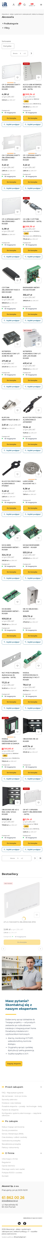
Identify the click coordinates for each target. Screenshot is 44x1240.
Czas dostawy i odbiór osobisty (14, 1137)
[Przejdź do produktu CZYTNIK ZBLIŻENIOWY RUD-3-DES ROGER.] (11, 274)
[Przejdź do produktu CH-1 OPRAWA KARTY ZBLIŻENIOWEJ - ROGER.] (11, 142)
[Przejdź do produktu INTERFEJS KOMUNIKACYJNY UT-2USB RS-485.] (11, 338)
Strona (15, 53)
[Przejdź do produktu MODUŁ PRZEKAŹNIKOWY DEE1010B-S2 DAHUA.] (11, 726)
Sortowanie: (6, 41)
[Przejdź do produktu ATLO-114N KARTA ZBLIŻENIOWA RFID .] (22, 900)
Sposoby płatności (9, 1100)
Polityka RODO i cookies (12, 1173)
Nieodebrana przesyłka (11, 1144)
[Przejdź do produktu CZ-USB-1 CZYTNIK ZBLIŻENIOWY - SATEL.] (32, 206)
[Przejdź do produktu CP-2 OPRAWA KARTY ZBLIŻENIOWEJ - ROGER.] (11, 206)
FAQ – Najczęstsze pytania (12, 1093)
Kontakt (5, 1176)
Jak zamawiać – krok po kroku (14, 1096)
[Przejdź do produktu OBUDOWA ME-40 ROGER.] (32, 726)
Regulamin (6, 1162)
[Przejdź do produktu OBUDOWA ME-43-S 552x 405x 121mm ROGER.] (11, 796)
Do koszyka (11, 118)
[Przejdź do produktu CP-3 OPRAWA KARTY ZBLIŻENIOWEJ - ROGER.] (11, 71)
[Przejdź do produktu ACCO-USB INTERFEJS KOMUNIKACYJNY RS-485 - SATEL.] (32, 71)
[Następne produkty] (34, 858)
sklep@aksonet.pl (10, 1201)
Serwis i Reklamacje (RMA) (12, 1134)
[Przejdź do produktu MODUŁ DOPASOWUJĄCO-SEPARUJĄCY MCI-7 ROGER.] (32, 659)
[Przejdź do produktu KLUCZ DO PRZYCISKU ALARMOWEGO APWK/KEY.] (32, 404)
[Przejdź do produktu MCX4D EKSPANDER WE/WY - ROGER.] (32, 532)
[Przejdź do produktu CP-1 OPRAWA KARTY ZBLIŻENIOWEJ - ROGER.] (32, 142)
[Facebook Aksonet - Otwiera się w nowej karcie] (24, 1223)
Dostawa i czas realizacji (11, 1103)
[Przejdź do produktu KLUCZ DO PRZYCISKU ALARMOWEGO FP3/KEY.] (11, 468)
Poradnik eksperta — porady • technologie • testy (22, 1106)
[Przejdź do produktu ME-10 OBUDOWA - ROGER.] (32, 596)
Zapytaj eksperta (14, 1064)
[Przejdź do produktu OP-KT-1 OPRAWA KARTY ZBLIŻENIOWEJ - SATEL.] (32, 796)
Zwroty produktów (10, 1130)
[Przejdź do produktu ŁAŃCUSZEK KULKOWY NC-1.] (32, 468)
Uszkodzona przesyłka (11, 1141)
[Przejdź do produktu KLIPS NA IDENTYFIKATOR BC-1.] (11, 404)
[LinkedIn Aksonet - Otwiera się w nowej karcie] (19, 1223)
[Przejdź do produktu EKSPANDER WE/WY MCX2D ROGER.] (32, 274)
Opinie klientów (8, 1166)
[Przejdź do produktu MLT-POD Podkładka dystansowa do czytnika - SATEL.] (11, 659)
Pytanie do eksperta (10, 1110)
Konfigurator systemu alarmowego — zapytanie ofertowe (21, 1114)
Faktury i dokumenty (10, 1147)
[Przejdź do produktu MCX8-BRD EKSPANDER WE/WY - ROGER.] (11, 596)
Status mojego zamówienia (13, 1127)
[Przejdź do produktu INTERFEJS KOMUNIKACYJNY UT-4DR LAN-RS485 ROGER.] (32, 338)
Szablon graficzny (13, 1237)
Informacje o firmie (10, 1159)
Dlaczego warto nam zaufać (13, 1169)
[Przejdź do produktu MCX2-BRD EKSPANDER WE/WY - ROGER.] (11, 532)
